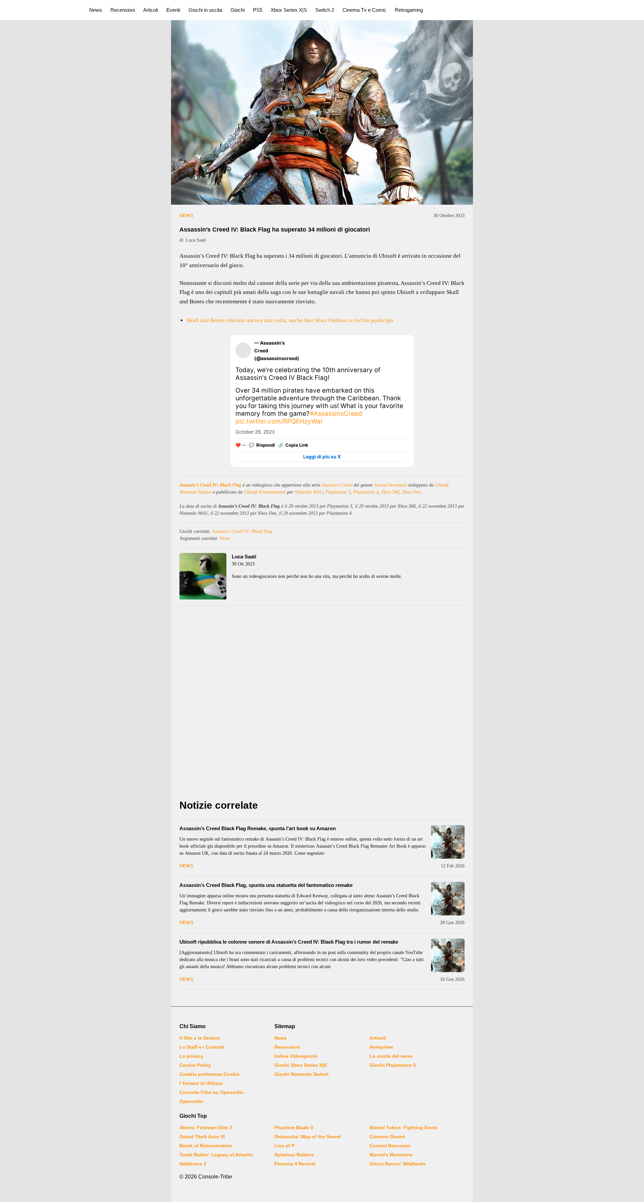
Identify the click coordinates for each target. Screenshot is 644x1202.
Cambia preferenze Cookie (209, 1074)
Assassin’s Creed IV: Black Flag (210, 485)
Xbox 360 (390, 492)
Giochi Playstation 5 (393, 1065)
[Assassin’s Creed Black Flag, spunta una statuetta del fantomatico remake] (448, 898)
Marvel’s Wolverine (391, 1154)
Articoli (150, 10)
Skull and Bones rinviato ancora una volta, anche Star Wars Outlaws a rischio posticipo (289, 320)
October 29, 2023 (255, 432)
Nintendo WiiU (308, 492)
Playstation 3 (338, 492)
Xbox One (411, 492)
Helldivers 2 (192, 1163)
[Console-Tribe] (40, 10)
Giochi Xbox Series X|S (300, 1065)
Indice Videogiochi (295, 1056)
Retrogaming (409, 10)
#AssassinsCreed (336, 413)
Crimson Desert (387, 1136)
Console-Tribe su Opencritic (211, 1092)
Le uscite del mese (391, 1056)
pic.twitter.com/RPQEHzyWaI (278, 421)
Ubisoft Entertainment (265, 492)
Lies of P (284, 1145)
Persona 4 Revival (294, 1163)
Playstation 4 (365, 492)
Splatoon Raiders (294, 1154)
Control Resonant (390, 1145)
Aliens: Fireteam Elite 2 (205, 1127)
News (95, 10)
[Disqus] (322, 704)
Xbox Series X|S (289, 10)
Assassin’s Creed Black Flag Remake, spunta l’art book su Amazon (257, 828)
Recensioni (122, 10)
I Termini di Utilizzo (201, 1083)
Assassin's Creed (337, 485)
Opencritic (191, 1101)
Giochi (237, 10)
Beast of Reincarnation (205, 1145)
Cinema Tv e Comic (364, 10)
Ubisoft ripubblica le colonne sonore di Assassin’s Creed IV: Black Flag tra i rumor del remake (288, 942)
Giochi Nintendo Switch (301, 1074)
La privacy (191, 1056)
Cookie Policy (195, 1065)
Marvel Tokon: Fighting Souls (403, 1127)
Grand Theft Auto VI (202, 1136)
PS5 (257, 10)
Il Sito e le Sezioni (199, 1038)
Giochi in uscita (205, 10)
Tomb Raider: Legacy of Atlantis (216, 1154)
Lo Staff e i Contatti (201, 1047)
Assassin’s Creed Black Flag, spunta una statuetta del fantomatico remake (266, 885)
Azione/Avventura (390, 485)
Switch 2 (324, 10)
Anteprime (381, 1047)
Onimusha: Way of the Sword (307, 1136)
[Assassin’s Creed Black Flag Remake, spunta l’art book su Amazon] (448, 842)
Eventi (173, 10)
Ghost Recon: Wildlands (398, 1163)
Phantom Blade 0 (293, 1127)
